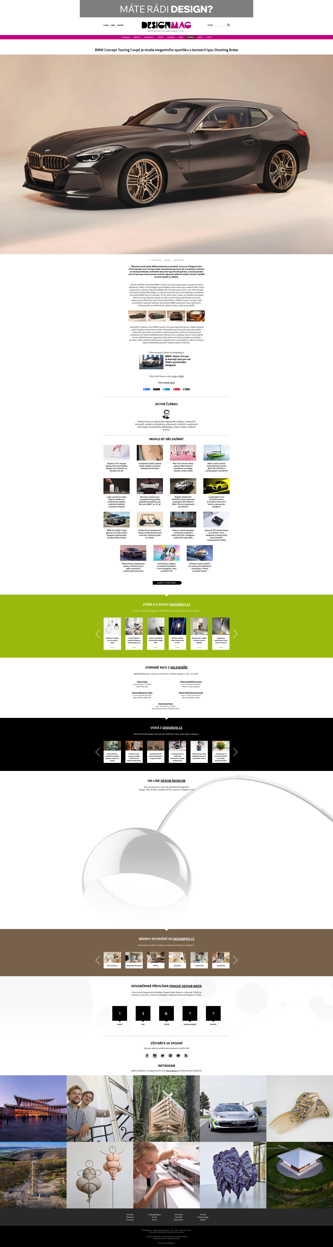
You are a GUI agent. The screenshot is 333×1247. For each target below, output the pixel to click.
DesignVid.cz (172, 727)
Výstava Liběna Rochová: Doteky (191, 693)
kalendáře (179, 667)
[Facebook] (147, 1055)
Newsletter (178, 1219)
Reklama (130, 1217)
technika (190, 37)
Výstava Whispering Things (142, 693)
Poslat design (203, 1217)
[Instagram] (154, 1055)
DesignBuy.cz (179, 604)
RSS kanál (179, 1214)
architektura (149, 37)
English (203, 1219)
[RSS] (186, 1055)
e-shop (106, 25)
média (200, 37)
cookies (184, 1236)
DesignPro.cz (183, 938)
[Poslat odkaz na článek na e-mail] (186, 389)
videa (113, 25)
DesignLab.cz (171, 1243)
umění (209, 37)
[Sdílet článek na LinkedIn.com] (166, 389)
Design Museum (173, 780)
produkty (171, 37)
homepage (125, 37)
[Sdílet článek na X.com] (156, 389)
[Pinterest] (170, 1055)
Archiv (154, 1219)
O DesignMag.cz (154, 1214)
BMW (181, 376)
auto (175, 376)
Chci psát (130, 1219)
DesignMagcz (172, 1070)
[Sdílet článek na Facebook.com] (146, 389)
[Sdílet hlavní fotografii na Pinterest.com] (176, 389)
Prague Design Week (185, 985)
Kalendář (178, 1217)
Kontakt (130, 1214)
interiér (160, 37)
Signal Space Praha (165, 704)
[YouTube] (178, 1055)
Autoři (154, 1217)
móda (181, 37)
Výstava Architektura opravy (191, 682)
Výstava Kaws (142, 682)
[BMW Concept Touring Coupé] (166, 154)
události (137, 37)
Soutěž (203, 1214)
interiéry (120, 25)
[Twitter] (162, 1055)
